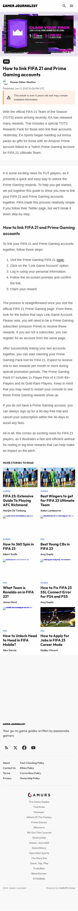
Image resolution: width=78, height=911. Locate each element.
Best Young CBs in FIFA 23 (55, 546)
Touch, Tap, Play (39, 863)
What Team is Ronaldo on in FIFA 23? (18, 592)
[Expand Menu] (71, 6)
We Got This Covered (39, 832)
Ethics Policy (27, 768)
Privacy (7, 778)
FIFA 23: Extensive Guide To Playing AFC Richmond (18, 500)
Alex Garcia (9, 650)
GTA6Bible (39, 878)
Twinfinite (39, 807)
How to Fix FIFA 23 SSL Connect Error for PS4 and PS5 (56, 592)
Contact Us (9, 768)
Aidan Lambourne (50, 510)
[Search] (64, 6)
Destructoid (39, 837)
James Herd (10, 602)
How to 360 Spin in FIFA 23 (18, 546)
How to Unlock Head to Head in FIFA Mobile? (20, 640)
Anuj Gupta (46, 554)
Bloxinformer (39, 873)
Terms (6, 773)
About (6, 763)
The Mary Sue (39, 858)
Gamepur (39, 812)
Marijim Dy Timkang (14, 510)
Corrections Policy (30, 773)
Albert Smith (10, 554)
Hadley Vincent (49, 650)
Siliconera (39, 827)
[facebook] (24, 747)
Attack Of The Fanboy (39, 817)
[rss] (6, 747)
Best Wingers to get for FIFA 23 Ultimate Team (57, 500)
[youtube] (33, 747)
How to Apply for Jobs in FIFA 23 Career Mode (54, 640)
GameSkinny (39, 848)
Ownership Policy (30, 778)
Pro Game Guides (39, 801)
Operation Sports (39, 853)
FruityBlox (39, 868)
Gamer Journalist (39, 842)
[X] (15, 747)
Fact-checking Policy (32, 763)
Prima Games (39, 822)
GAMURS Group (67, 888)
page (60, 260)
